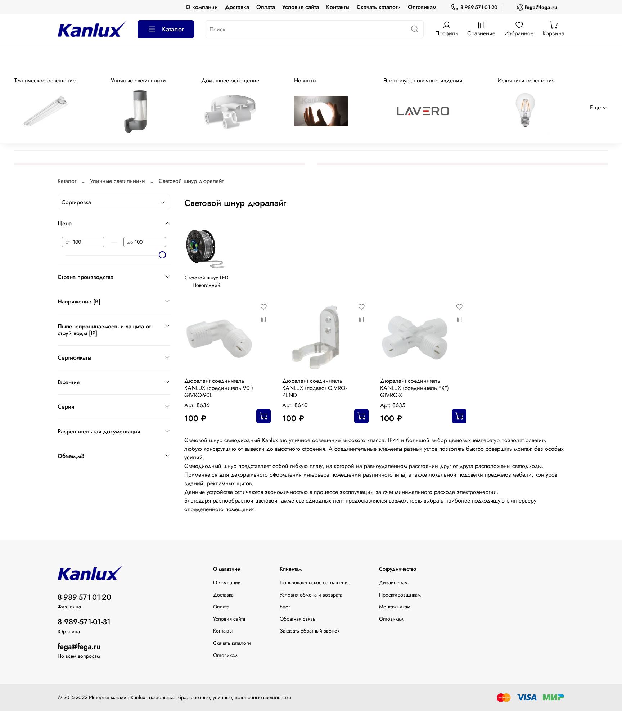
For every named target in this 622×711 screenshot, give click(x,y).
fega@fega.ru (79, 646)
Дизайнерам (393, 582)
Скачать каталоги (379, 7)
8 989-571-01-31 (84, 621)
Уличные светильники (117, 181)
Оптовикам (422, 7)
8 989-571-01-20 (478, 7)
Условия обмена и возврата (311, 594)
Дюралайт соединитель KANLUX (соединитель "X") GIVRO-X (414, 388)
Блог (285, 606)
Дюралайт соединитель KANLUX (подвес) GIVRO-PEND (314, 388)
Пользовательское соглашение (315, 582)
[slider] (162, 254)
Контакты (338, 7)
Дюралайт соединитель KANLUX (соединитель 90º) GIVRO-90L (218, 388)
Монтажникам (394, 606)
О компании (202, 7)
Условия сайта (300, 7)
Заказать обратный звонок (309, 630)
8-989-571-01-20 (84, 597)
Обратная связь (297, 618)
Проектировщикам (400, 594)
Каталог (173, 29)
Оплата (265, 7)
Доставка (237, 7)
